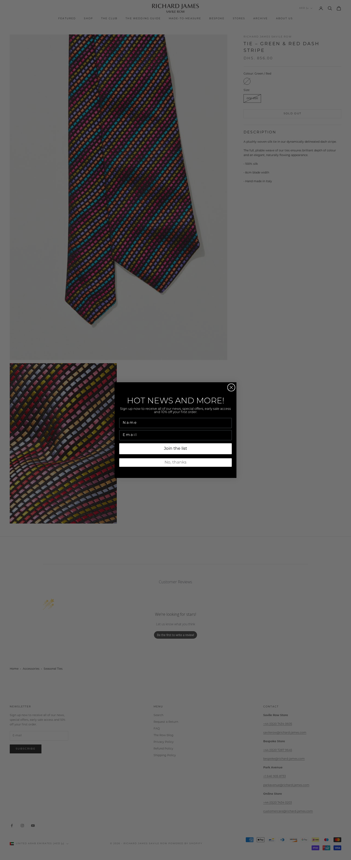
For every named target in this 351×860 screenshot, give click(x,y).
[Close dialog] (231, 387)
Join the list (175, 449)
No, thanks (175, 463)
